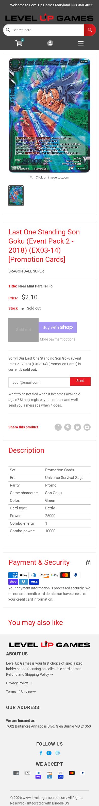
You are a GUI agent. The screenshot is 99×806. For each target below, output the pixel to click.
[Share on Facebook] (58, 427)
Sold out (23, 329)
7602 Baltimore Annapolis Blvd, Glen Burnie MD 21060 (48, 726)
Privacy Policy (17, 683)
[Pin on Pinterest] (67, 427)
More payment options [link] (57, 339)
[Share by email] (87, 427)
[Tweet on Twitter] (77, 427)
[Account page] (50, 43)
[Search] (90, 30)
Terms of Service (19, 692)
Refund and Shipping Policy (28, 674)
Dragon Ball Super (26, 271)
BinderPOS (60, 803)
